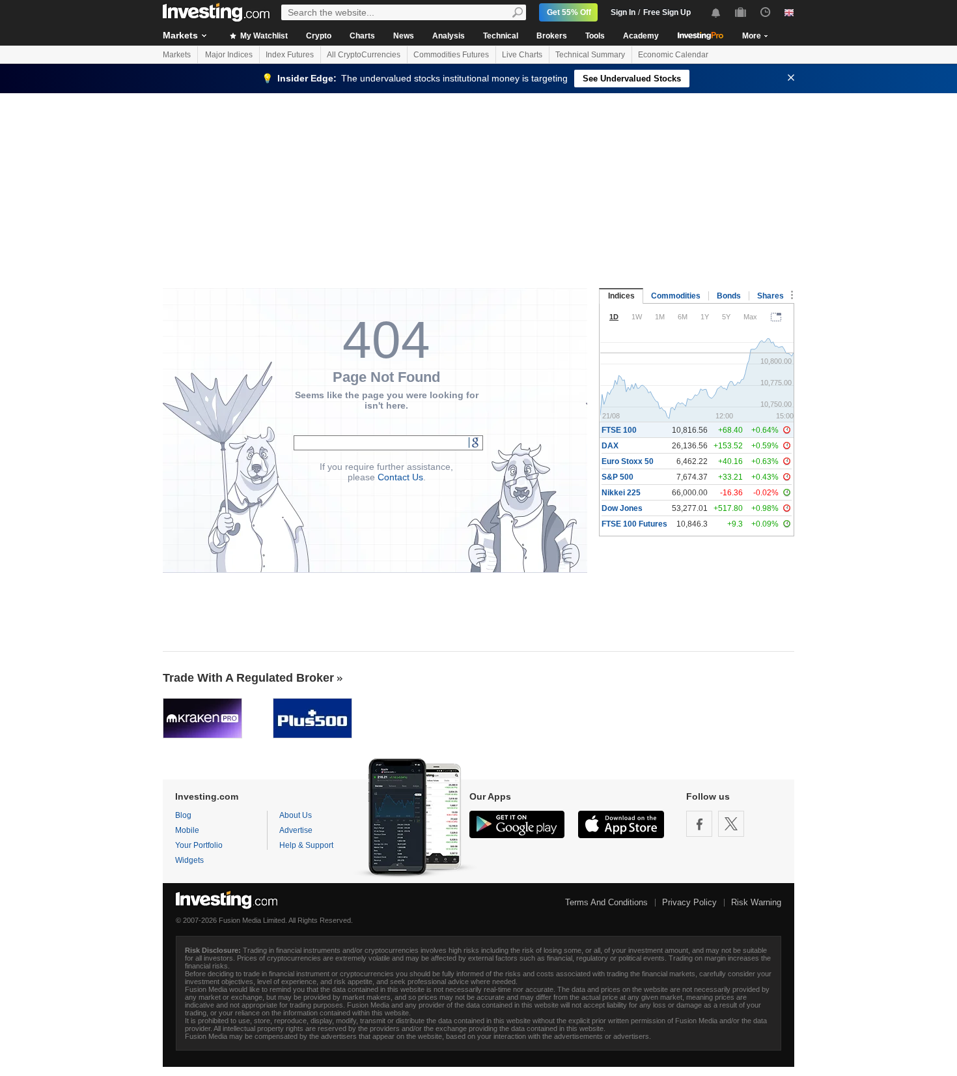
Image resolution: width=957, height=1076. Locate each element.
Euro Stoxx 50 (628, 461)
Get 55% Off (569, 12)
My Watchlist (263, 35)
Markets (180, 35)
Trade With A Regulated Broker (248, 677)
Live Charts (522, 54)
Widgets (189, 860)
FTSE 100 (619, 430)
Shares (770, 295)
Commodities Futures (451, 54)
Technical (500, 35)
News (403, 35)
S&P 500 (617, 477)
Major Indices (229, 54)
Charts (362, 35)
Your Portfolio (199, 845)
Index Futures (290, 54)
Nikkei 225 (621, 492)
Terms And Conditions (606, 902)
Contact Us (400, 477)
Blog (183, 815)
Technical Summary (590, 54)
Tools (595, 35)
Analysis (448, 35)
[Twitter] (731, 824)
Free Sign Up (667, 12)
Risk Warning (756, 902)
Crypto (318, 35)
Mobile (187, 830)
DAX (610, 445)
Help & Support (306, 845)
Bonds (729, 295)
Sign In (623, 12)
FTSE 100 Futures (634, 524)
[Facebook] (699, 824)
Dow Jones (622, 508)
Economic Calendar (673, 54)
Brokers (551, 35)
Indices (621, 295)
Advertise (295, 830)
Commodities (675, 295)
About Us (295, 815)
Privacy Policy (689, 902)
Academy (641, 35)
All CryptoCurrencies (363, 54)
